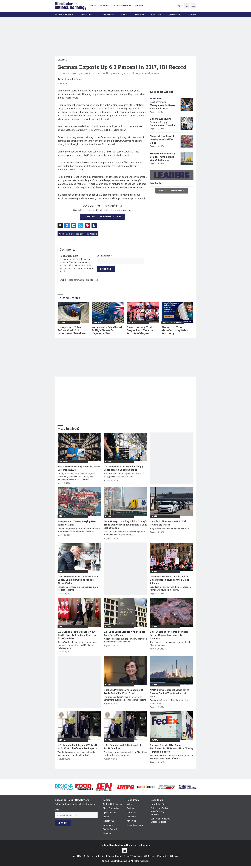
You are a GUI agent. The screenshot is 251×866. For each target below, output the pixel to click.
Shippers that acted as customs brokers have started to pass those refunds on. (171, 757)
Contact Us (88, 856)
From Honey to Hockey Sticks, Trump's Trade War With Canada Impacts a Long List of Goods (162, 157)
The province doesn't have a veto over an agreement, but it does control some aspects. (125, 698)
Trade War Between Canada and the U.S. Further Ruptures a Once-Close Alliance (169, 579)
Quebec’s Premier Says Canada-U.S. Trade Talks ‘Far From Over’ (123, 692)
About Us (76, 856)
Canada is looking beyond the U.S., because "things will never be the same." (170, 588)
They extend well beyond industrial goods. (170, 528)
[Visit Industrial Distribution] (146, 787)
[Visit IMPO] (125, 787)
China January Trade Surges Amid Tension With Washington (140, 330)
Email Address (104, 256)
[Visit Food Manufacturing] (84, 787)
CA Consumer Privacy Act (156, 856)
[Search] (186, 5)
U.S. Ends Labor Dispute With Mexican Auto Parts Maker (125, 633)
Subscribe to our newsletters (102, 216)
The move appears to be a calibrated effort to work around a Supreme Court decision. (79, 530)
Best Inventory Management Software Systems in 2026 (163, 105)
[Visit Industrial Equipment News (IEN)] (104, 787)
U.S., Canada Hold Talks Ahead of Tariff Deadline (122, 747)
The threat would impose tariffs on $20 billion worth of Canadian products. (125, 753)
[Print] (60, 225)
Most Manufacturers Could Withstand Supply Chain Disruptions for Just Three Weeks (78, 579)
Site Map (174, 856)
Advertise (100, 856)
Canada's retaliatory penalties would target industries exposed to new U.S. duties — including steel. (78, 645)
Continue (105, 269)
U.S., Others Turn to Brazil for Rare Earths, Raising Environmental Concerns (169, 635)
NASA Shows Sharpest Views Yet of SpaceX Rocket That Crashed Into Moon (169, 693)
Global (62, 59)
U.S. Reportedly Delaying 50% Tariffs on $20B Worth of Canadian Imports (78, 747)
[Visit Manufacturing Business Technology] (187, 787)
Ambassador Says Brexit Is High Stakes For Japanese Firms (107, 330)
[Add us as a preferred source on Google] (94, 225)
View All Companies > (171, 190)
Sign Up (62, 823)
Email (57, 810)
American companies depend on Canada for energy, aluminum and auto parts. (124, 475)
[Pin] (87, 225)
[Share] (67, 225)
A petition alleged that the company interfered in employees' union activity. (125, 640)
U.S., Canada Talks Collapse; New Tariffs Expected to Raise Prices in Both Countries (77, 635)
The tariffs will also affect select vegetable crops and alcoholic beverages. (124, 533)
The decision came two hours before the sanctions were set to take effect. (77, 753)
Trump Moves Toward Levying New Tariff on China (162, 139)
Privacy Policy (114, 856)
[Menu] (193, 5)
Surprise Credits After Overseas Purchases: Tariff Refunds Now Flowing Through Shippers (171, 748)
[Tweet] (80, 225)
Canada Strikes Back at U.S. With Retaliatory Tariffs (168, 523)
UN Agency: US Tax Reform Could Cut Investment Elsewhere (71, 330)
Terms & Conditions (133, 856)
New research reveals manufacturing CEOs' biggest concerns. (78, 588)
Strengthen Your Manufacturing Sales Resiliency (174, 330)
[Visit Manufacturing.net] (167, 787)
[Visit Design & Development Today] (64, 787)
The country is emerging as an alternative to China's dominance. (170, 643)
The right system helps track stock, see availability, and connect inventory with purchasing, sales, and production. (76, 476)
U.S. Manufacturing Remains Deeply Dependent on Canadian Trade (163, 122)
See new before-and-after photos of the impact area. (169, 701)
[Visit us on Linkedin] (124, 850)
